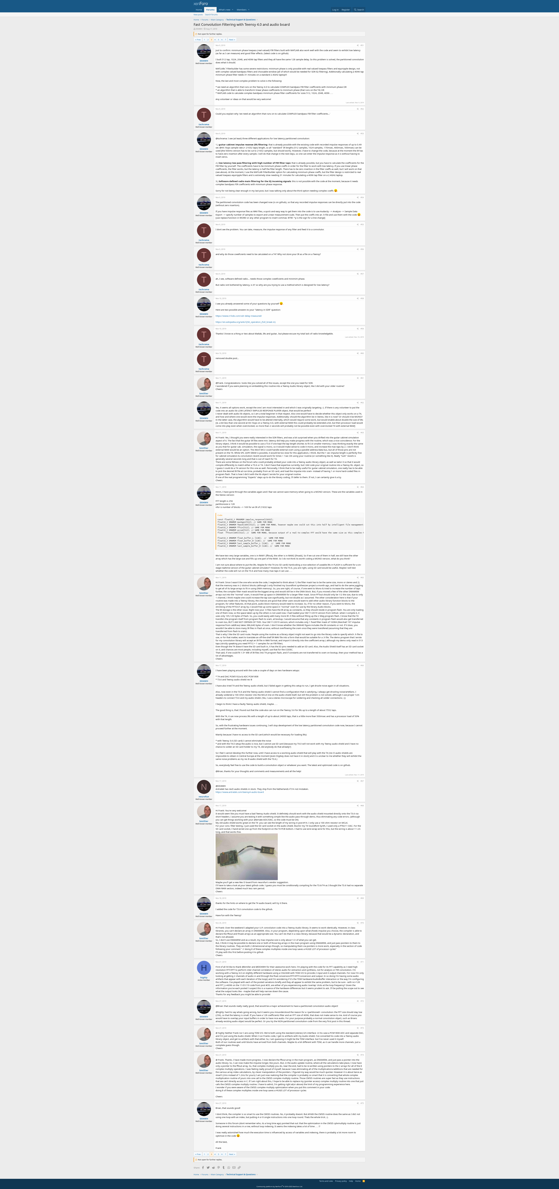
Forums (210, 9)
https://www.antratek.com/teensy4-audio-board (240, 792)
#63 (362, 432)
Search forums (211, 14)
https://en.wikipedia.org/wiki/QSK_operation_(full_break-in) (246, 321)
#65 (362, 577)
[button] (233, 9)
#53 (362, 133)
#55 (362, 224)
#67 (362, 781)
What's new (224, 9)
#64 (362, 487)
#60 (362, 353)
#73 (362, 1028)
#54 (362, 197)
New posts (198, 14)
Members (241, 9)
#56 (362, 249)
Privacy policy (341, 1181)
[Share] (358, 45)
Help (351, 1181)
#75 (362, 1103)
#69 (362, 898)
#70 (362, 923)
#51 (362, 45)
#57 (362, 274)
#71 (362, 962)
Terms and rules (326, 1181)
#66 (362, 665)
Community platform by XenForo (279, 1186)
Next (231, 39)
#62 (362, 402)
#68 (362, 805)
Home (199, 9)
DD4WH (199, 29)
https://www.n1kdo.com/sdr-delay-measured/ (239, 315)
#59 (362, 328)
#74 (362, 1055)
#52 (362, 109)
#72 (362, 1001)
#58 (362, 298)
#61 (362, 378)
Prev (199, 39)
